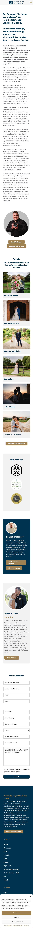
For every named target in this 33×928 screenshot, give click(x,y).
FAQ (5, 876)
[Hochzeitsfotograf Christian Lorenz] (16, 2)
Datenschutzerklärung (18, 925)
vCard (6, 880)
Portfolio (7, 855)
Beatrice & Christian (12, 351)
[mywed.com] (16, 476)
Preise (6, 851)
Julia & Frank (9, 407)
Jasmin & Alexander (12, 435)
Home (6, 844)
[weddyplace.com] (16, 490)
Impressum (26, 925)
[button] (30, 896)
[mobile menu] (30, 2)
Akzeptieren (16, 913)
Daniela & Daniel (11, 295)
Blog (5, 858)
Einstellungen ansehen (16, 922)
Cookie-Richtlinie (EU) (11, 873)
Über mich (7, 848)
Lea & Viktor (9, 379)
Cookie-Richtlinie (8, 925)
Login (5, 893)
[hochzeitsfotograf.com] (16, 504)
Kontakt (6, 862)
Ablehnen (16, 917)
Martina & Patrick (11, 323)
